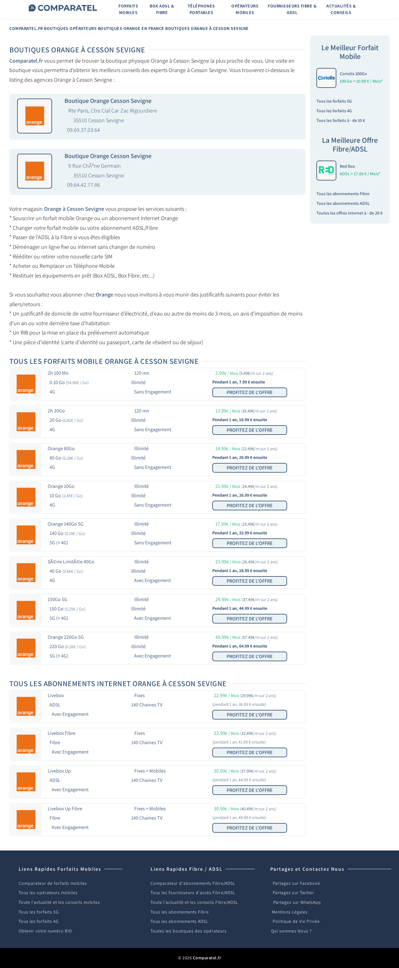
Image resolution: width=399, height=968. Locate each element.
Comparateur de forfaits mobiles (53, 883)
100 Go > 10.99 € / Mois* (361, 81)
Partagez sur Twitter (293, 892)
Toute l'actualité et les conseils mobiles (59, 902)
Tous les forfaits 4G (334, 110)
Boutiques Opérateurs (70, 28)
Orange (104, 294)
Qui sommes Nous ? (291, 931)
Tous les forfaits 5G (334, 101)
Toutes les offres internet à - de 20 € (349, 213)
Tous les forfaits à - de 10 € (340, 120)
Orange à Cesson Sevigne (74, 208)
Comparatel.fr (26, 28)
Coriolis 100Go (353, 73)
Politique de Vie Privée (296, 921)
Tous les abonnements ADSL (343, 203)
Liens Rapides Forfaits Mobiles (60, 869)
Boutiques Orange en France (131, 28)
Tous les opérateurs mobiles (48, 892)
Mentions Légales (290, 912)
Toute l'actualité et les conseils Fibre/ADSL (194, 902)
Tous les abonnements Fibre (342, 193)
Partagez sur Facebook (296, 883)
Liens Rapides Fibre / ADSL (187, 869)
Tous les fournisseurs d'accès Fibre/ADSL (193, 892)
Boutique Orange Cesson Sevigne (108, 101)
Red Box (347, 166)
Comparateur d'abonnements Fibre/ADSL (193, 883)
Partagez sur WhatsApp (297, 902)
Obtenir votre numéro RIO (45, 931)
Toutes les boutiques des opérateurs (189, 931)
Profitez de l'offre (250, 392)
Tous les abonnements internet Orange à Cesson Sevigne (118, 683)
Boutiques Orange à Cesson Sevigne (207, 28)
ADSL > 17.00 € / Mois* (360, 173)
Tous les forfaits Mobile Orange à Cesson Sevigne (104, 361)
